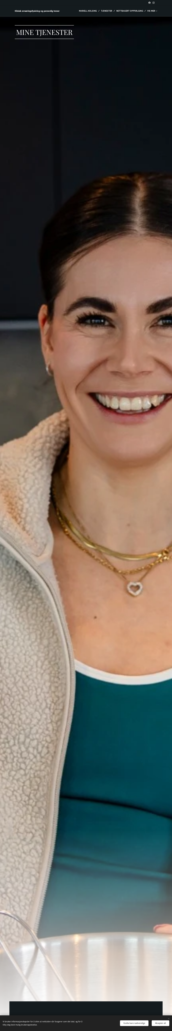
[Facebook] (149, 2)
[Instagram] (153, 2)
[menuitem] (89, 11)
